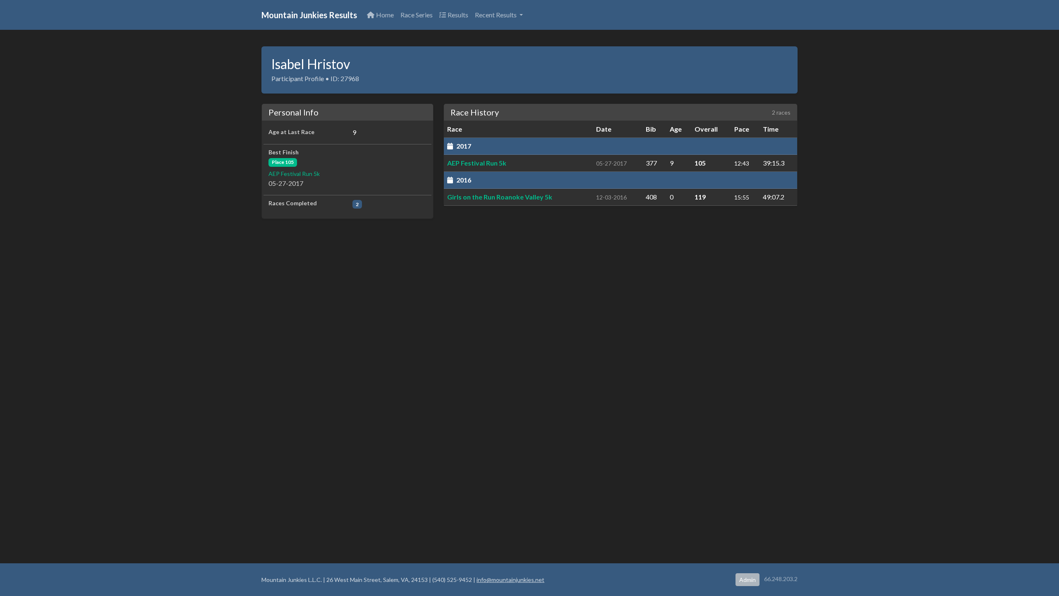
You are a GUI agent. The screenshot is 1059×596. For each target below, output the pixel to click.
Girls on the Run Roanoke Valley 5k (499, 197)
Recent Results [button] (496, 15)
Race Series (416, 15)
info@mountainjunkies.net (510, 579)
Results (458, 15)
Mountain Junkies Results (309, 15)
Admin (747, 579)
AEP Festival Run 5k (294, 173)
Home (385, 15)
